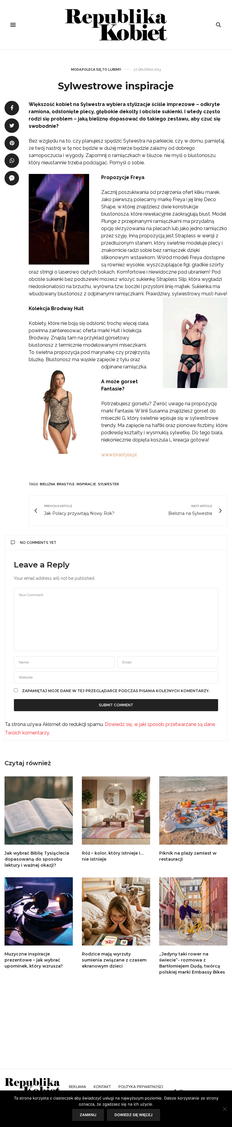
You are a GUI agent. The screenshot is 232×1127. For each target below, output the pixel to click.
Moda (76, 70)
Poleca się (92, 69)
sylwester (108, 484)
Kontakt (102, 1086)
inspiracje (86, 484)
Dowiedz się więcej (133, 1115)
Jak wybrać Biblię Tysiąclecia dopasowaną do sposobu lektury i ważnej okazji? (37, 859)
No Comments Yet (38, 543)
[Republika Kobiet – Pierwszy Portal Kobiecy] (116, 24)
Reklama (77, 1086)
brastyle (66, 484)
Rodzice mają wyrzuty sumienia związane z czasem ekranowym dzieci (114, 960)
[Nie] (224, 1109)
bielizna (47, 484)
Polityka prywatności (140, 1086)
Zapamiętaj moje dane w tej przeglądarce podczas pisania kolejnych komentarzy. (116, 691)
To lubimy (111, 69)
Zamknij (88, 1115)
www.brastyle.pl (119, 455)
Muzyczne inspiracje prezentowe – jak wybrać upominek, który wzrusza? (34, 960)
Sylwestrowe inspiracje (116, 86)
